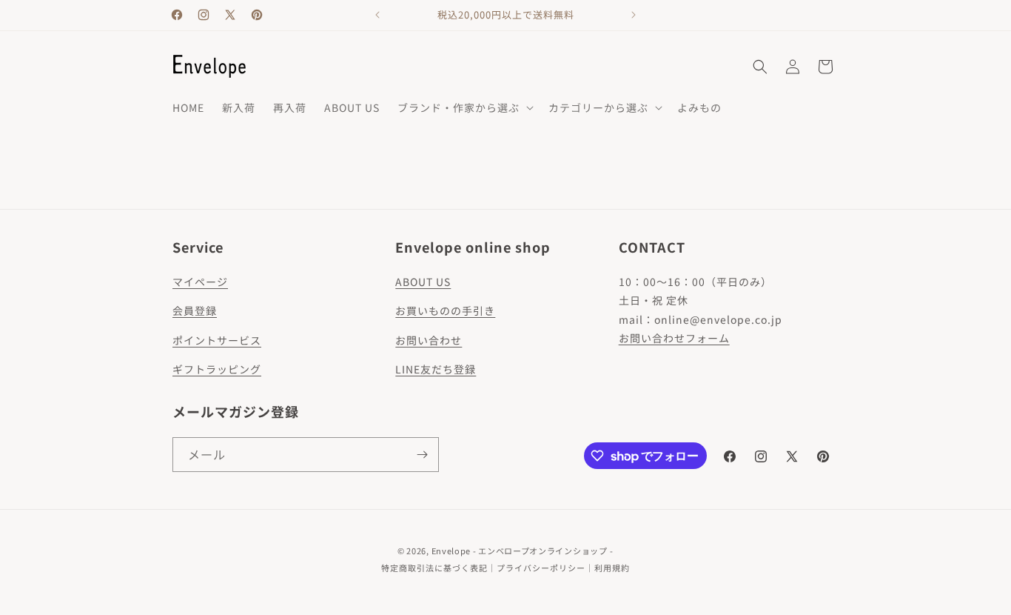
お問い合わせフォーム (674, 337)
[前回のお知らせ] (377, 15)
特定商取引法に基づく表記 (434, 568)
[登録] (422, 454)
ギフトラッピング (216, 369)
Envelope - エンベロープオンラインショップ (519, 550)
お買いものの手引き (445, 310)
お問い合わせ (428, 340)
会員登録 (194, 310)
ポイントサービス (216, 340)
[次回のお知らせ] (633, 15)
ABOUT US (423, 281)
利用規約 (612, 568)
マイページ (200, 281)
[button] (464, 107)
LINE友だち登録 (435, 369)
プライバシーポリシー (541, 568)
